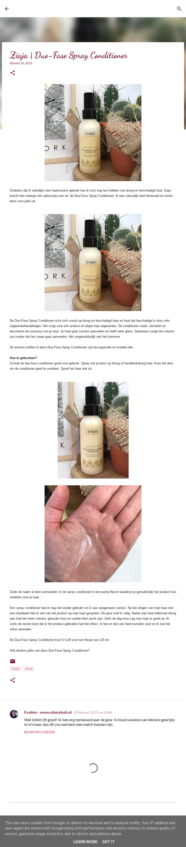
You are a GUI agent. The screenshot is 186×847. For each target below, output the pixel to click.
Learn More (85, 841)
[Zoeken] (179, 9)
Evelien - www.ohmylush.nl (48, 712)
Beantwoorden (39, 732)
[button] (13, 73)
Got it (108, 841)
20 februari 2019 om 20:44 (93, 712)
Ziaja (28, 669)
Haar (15, 669)
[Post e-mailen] (13, 663)
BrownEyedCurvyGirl (50, 8)
